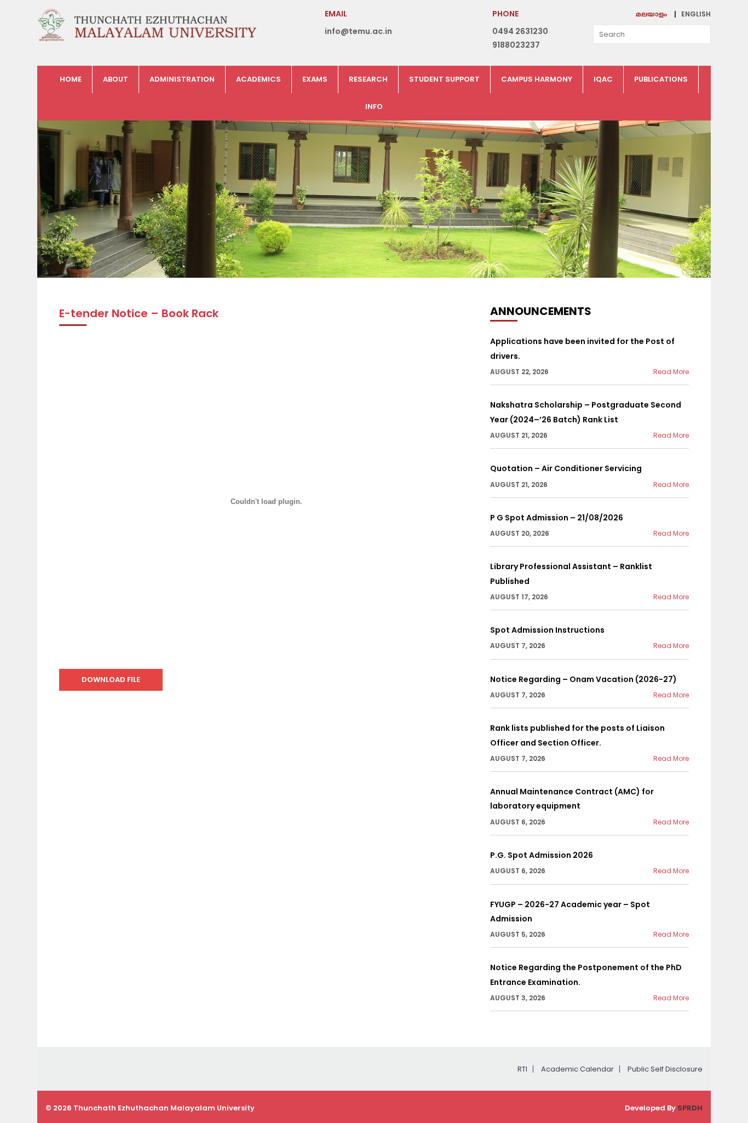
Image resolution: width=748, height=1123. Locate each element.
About (115, 79)
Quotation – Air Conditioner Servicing (566, 468)
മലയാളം (651, 15)
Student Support (444, 79)
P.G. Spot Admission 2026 (541, 855)
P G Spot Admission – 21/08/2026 (556, 517)
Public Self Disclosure (665, 1069)
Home (71, 79)
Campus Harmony (536, 79)
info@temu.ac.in (358, 31)
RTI (522, 1069)
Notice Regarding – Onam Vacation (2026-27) (583, 679)
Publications (661, 79)
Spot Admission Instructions (547, 629)
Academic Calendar (577, 1069)
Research (368, 79)
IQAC (603, 79)
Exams (314, 79)
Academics (258, 79)
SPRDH (690, 1108)
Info (374, 106)
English (696, 14)
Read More (671, 371)
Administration (182, 79)
